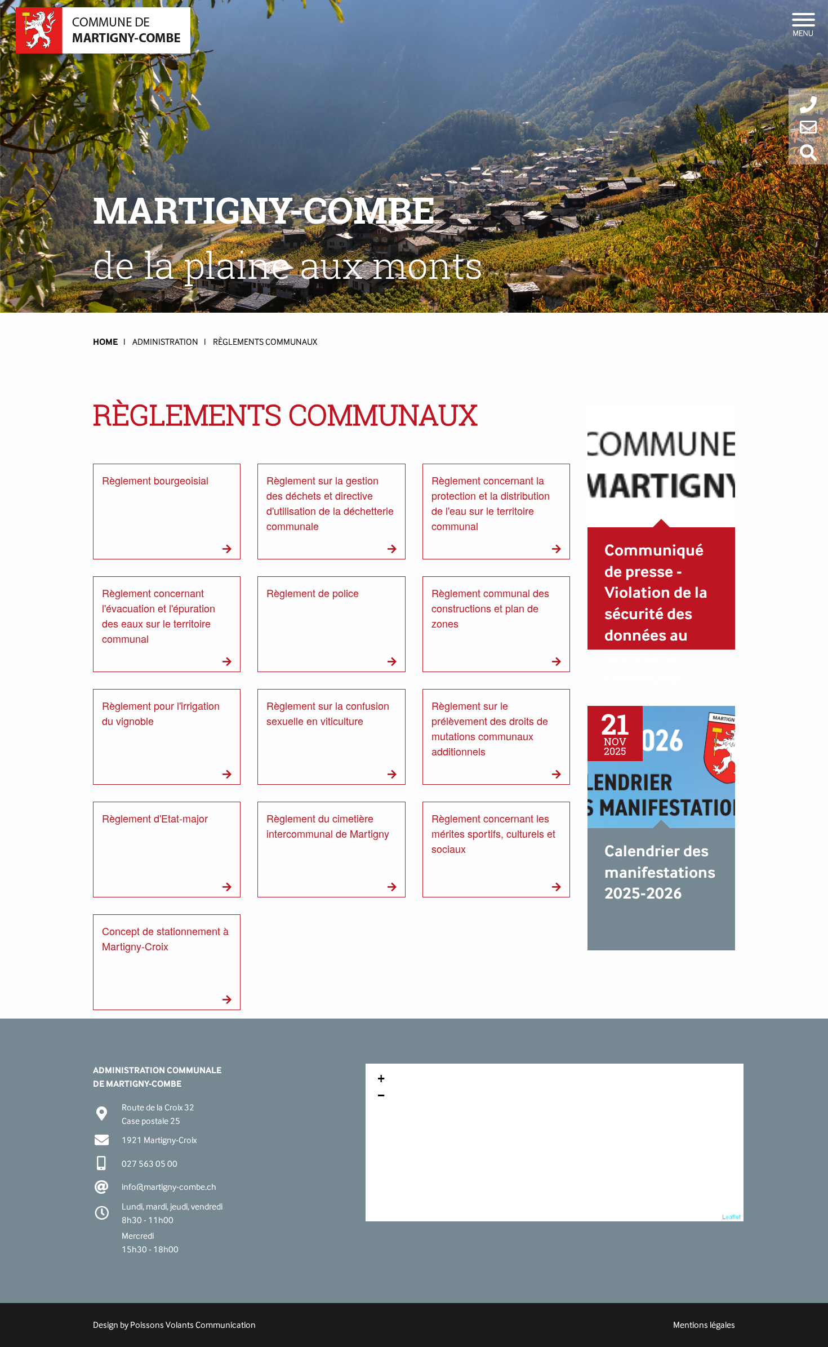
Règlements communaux (265, 341)
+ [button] (381, 1079)
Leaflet (731, 1216)
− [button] (381, 1095)
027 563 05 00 (149, 1163)
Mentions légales (704, 1324)
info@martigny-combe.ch (169, 1186)
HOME (105, 341)
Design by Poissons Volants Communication (174, 1324)
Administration (165, 341)
